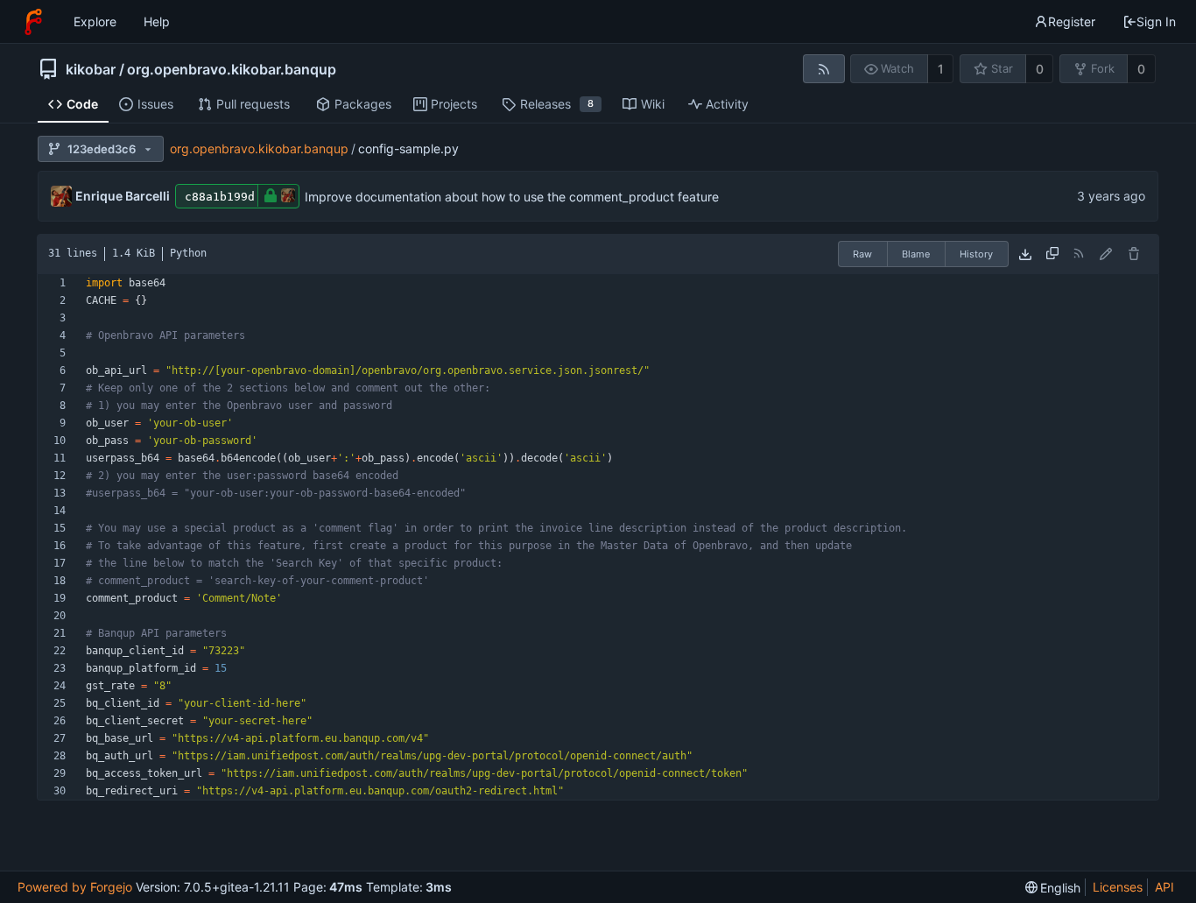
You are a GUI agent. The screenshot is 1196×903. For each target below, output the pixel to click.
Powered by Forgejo (75, 886)
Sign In (1156, 21)
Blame (916, 254)
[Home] (33, 22)
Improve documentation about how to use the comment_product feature (512, 196)
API (1164, 886)
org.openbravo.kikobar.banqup (231, 69)
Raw (862, 254)
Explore (95, 21)
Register (1071, 21)
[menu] (1053, 887)
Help (157, 21)
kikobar (91, 69)
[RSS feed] (823, 68)
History (976, 254)
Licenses (1118, 886)
